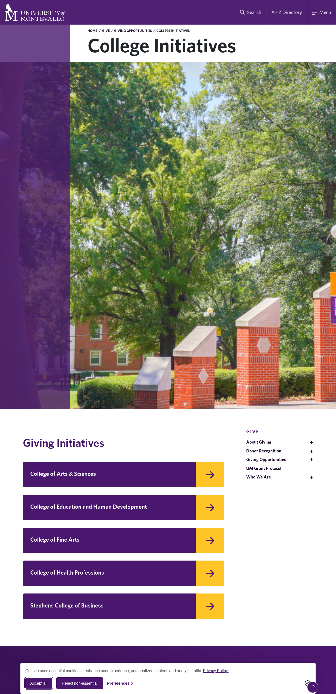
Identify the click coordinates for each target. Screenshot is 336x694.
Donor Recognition (263, 450)
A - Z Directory (286, 12)
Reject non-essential (80, 683)
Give (106, 31)
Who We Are (258, 476)
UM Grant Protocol (263, 468)
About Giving (258, 442)
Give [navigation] (252, 431)
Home (92, 31)
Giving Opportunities (133, 31)
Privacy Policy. (216, 670)
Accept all (38, 683)
